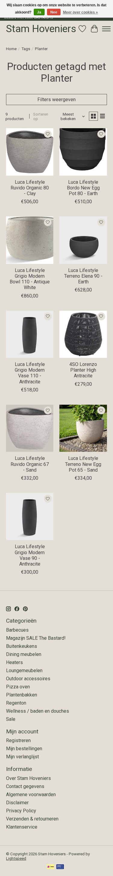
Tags (25, 49)
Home (11, 49)
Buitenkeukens (21, 646)
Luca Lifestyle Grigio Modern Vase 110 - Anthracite (30, 373)
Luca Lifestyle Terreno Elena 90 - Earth (83, 276)
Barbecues (17, 630)
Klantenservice (21, 827)
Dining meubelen (23, 654)
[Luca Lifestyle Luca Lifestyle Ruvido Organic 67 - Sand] (29, 428)
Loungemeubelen (24, 670)
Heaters (14, 662)
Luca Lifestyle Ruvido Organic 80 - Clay (30, 187)
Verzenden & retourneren (32, 819)
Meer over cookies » (80, 12)
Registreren (18, 740)
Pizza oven (18, 687)
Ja (39, 12)
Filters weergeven (56, 99)
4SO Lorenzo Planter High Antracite (83, 370)
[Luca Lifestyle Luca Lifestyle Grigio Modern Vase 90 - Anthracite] (29, 516)
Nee (53, 12)
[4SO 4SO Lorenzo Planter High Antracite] (83, 334)
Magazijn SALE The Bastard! (36, 638)
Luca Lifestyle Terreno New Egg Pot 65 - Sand (83, 464)
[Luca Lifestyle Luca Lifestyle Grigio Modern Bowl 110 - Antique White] (29, 240)
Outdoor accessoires (28, 678)
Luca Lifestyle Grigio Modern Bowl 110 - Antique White (30, 279)
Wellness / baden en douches (37, 711)
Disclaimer (17, 802)
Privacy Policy (21, 811)
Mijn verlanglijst (22, 757)
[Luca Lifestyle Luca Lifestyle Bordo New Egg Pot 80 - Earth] (83, 151)
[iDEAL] (50, 867)
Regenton (16, 703)
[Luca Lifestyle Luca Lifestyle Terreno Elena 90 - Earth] (83, 240)
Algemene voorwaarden (31, 794)
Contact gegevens (25, 786)
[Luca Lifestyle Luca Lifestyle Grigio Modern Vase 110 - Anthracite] (29, 334)
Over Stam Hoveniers (28, 778)
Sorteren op (40, 116)
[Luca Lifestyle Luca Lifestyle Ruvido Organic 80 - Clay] (29, 151)
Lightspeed (16, 858)
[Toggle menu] (106, 29)
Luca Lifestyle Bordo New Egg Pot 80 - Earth (83, 187)
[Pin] (60, 867)
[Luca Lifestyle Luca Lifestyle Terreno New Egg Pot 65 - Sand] (83, 428)
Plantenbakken (21, 695)
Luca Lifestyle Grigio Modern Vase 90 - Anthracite (30, 555)
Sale (10, 719)
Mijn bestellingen (24, 748)
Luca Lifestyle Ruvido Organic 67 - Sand (30, 464)
